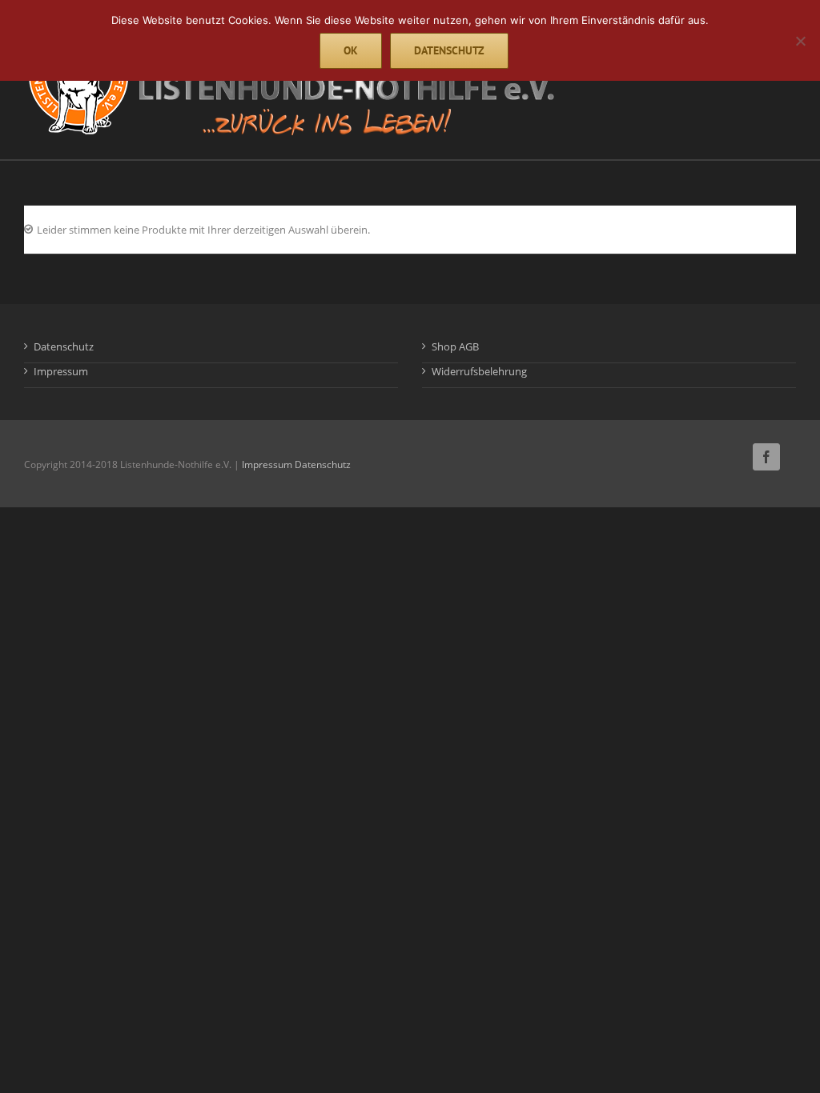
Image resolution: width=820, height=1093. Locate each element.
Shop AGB (455, 346)
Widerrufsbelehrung (479, 371)
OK (351, 50)
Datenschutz (64, 346)
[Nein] (800, 41)
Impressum (61, 371)
